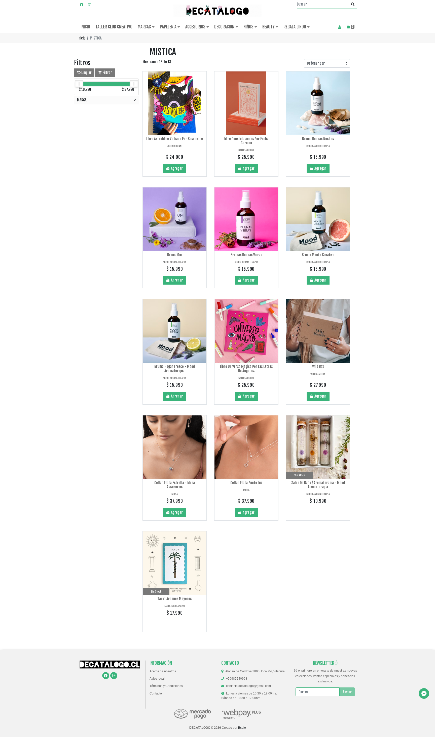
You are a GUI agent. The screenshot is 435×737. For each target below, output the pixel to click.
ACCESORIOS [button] (195, 26)
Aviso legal (157, 678)
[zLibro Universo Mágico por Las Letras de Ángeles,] (246, 331)
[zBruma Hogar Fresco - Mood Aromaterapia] (174, 331)
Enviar (347, 692)
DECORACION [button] (224, 26)
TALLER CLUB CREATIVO (113, 26)
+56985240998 (236, 678)
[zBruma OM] (174, 219)
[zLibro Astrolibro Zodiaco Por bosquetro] (174, 103)
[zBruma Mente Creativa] (318, 219)
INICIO (85, 26)
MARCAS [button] (144, 26)
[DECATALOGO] (217, 10)
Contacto (156, 693)
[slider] (79, 83)
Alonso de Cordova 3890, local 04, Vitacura (255, 671)
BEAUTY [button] (268, 26)
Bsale (242, 727)
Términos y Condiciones (166, 686)
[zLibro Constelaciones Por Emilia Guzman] (246, 103)
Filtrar (107, 72)
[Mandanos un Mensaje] (424, 693)
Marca (82, 100)
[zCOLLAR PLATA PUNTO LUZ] (246, 447)
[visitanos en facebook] (81, 4)
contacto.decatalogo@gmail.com (248, 686)
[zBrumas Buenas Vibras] (246, 219)
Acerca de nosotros (163, 671)
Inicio (81, 38)
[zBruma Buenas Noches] (318, 103)
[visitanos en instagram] (89, 4)
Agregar (176, 168)
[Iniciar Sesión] (339, 26)
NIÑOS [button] (248, 26)
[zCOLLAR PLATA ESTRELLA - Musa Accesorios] (174, 447)
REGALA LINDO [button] (294, 26)
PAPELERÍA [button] (168, 26)
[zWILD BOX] (318, 331)
